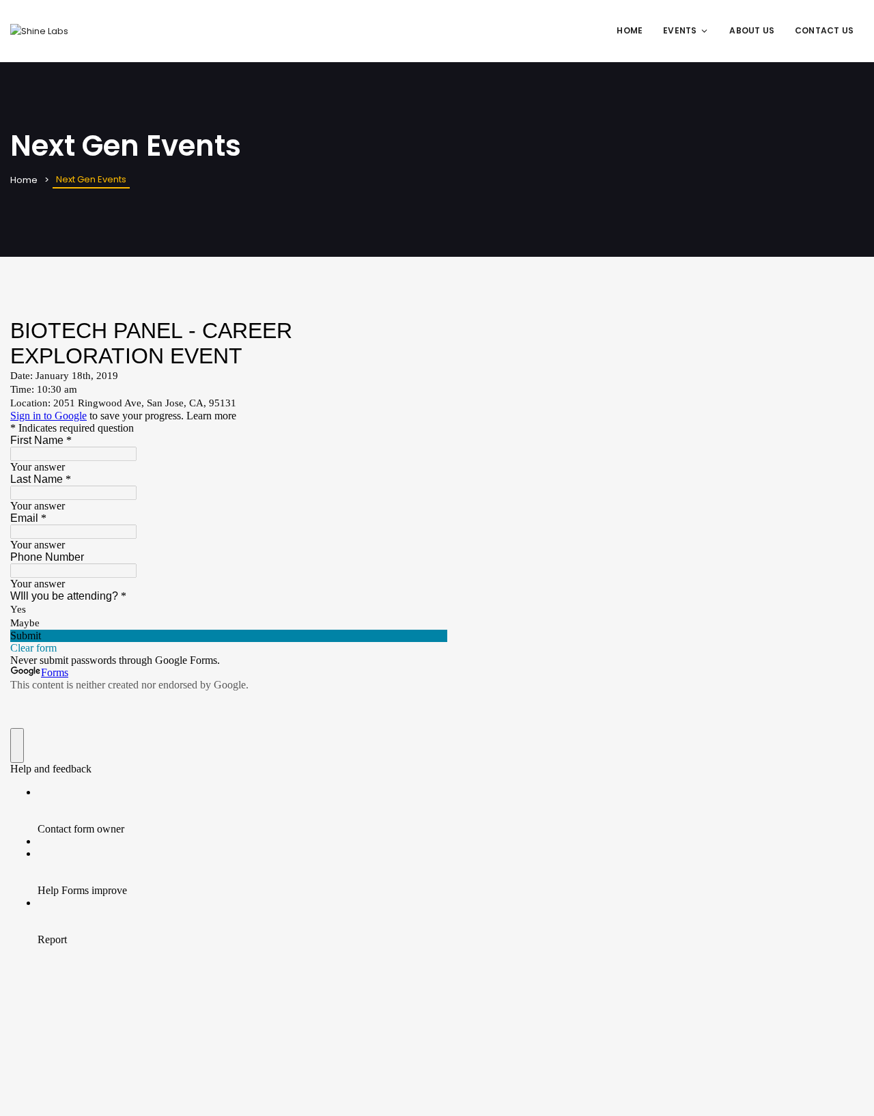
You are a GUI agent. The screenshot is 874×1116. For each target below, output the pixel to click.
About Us (751, 30)
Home (630, 30)
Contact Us (824, 30)
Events (679, 30)
